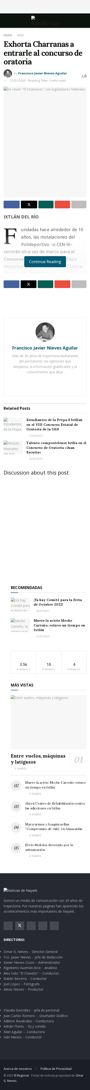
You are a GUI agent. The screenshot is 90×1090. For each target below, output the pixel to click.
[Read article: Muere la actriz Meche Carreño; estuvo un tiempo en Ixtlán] (20, 625)
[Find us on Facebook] (8, 925)
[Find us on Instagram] (31, 925)
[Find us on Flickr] (54, 925)
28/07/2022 (43, 611)
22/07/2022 (43, 636)
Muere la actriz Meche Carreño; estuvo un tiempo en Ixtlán (59, 625)
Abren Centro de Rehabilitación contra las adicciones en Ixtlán (55, 805)
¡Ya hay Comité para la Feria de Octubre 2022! (58, 602)
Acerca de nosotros (18, 1068)
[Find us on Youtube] (42, 925)
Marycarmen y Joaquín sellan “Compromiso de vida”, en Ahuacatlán (53, 826)
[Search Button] (84, 20)
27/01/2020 (18, 80)
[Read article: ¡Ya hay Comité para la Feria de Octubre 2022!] (20, 604)
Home (8, 35)
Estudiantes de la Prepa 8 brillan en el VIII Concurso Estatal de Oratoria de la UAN (54, 424)
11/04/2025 (35, 435)
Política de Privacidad (56, 1068)
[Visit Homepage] (45, 20)
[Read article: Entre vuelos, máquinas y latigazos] (48, 722)
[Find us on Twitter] (19, 925)
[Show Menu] (6, 20)
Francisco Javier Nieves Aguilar (42, 73)
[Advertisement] (45, 6)
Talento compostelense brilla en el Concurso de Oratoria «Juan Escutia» (56, 447)
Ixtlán (20, 35)
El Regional (21, 1075)
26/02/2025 (35, 458)
